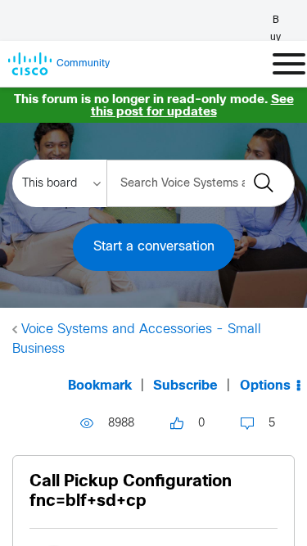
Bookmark (100, 386)
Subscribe (185, 386)
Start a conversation (153, 247)
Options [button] (265, 386)
